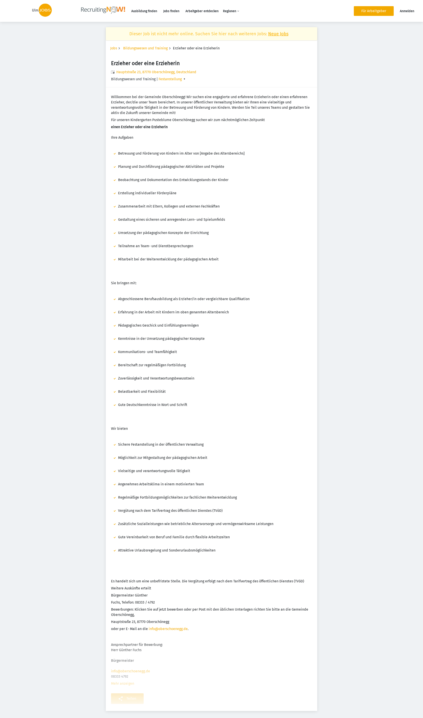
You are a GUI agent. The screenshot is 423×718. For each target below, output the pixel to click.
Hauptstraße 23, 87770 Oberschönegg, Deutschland (156, 72)
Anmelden (407, 11)
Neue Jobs (278, 33)
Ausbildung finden (144, 11)
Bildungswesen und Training (145, 48)
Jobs (113, 48)
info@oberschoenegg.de (168, 629)
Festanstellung (170, 79)
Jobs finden (171, 11)
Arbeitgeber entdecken (202, 11)
